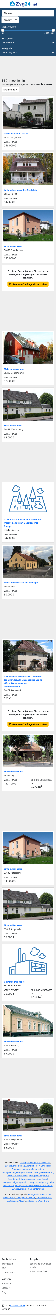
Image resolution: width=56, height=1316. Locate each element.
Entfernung (9, 89)
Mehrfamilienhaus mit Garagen (21, 582)
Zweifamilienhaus (14, 771)
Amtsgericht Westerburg (37, 1201)
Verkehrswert (9, 26)
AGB (4, 1268)
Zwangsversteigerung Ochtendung (28, 1189)
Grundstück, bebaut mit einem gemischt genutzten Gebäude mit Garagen (22, 523)
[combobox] (28, 13)
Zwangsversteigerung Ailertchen (35, 1162)
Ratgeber (6, 1283)
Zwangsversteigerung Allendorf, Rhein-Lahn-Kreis (28, 1165)
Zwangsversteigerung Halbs (14, 1182)
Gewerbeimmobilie (14, 981)
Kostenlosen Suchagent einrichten (28, 284)
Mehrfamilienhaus (14, 368)
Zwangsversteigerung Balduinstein (28, 1169)
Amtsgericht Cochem (25, 1197)
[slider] (2, 30)
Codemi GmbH (17, 1305)
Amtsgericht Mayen (16, 1201)
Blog (4, 1292)
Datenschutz (8, 1272)
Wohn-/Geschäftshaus (16, 133)
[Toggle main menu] (4, 3)
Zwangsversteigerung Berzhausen (17, 1172)
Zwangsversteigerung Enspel (34, 1179)
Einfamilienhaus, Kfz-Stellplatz (20, 189)
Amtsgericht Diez (44, 1197)
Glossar (6, 1287)
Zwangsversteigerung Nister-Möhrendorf (34, 1185)
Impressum (7, 1263)
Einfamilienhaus (13, 246)
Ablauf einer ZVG (38, 1271)
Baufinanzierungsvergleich (41, 1265)
